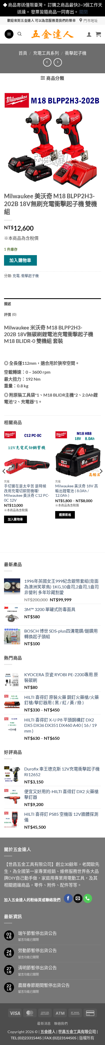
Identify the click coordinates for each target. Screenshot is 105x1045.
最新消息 (44, 1024)
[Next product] (47, 62)
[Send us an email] (78, 898)
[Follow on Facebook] (68, 898)
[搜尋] (20, 34)
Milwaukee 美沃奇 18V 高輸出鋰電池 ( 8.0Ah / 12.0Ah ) (76, 491)
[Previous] (4, 482)
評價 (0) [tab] (10, 314)
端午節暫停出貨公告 (37, 933)
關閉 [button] (83, 11)
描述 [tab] (7, 303)
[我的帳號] (89, 34)
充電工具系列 (46, 52)
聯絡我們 (61, 1024)
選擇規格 (65, 514)
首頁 (23, 52)
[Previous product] (58, 62)
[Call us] (87, 898)
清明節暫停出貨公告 (37, 967)
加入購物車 (20, 260)
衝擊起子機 (75, 52)
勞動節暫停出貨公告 (37, 950)
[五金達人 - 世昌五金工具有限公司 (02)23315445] (52, 34)
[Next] (100, 482)
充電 (16, 275)
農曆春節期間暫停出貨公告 (44, 985)
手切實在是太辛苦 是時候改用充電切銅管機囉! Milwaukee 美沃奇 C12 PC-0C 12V (26, 493)
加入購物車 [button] (15, 519)
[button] (9, 34)
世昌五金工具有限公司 (77, 1031)
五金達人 (47, 1031)
